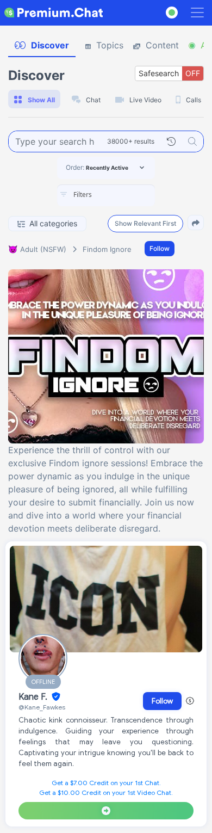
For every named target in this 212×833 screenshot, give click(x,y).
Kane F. (33, 697)
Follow (159, 248)
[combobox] (106, 195)
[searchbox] (122, 195)
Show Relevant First (145, 223)
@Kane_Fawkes (41, 707)
